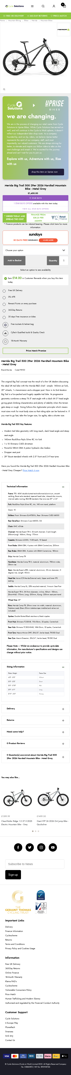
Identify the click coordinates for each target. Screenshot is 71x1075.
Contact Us (10, 1040)
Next (67, 808)
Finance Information (14, 931)
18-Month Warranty (13, 977)
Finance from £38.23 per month (38, 218)
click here (54, 224)
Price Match (60, 16)
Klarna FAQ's (11, 981)
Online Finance (12, 973)
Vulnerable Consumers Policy (18, 990)
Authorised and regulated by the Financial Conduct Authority (32, 1003)
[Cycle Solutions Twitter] (30, 847)
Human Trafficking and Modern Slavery (22, 999)
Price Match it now (31, 470)
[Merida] (63, 29)
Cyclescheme (11, 936)
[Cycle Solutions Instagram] (41, 847)
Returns (8, 940)
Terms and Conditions (15, 944)
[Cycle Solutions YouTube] (53, 847)
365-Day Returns (38, 16)
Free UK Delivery (15, 16)
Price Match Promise (36, 351)
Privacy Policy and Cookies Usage (20, 949)
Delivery (9, 927)
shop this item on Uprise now (45, 172)
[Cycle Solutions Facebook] (18, 847)
